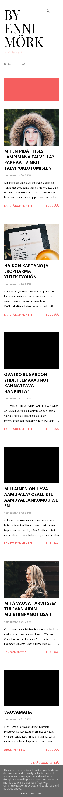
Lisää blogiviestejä (45, 762)
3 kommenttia (14, 749)
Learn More (27, 793)
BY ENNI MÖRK (23, 27)
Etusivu (7, 64)
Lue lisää (52, 205)
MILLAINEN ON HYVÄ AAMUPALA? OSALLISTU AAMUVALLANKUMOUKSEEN (31, 497)
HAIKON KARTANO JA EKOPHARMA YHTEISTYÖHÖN (26, 271)
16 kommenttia (15, 652)
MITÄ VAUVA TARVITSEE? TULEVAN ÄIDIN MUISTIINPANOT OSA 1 (30, 608)
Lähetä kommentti (18, 205)
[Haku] (48, 6)
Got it (41, 793)
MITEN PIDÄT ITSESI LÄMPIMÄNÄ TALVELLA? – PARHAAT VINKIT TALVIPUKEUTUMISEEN (30, 159)
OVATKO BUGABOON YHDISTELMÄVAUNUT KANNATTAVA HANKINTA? (26, 382)
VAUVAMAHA (18, 712)
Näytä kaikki (47, 82)
